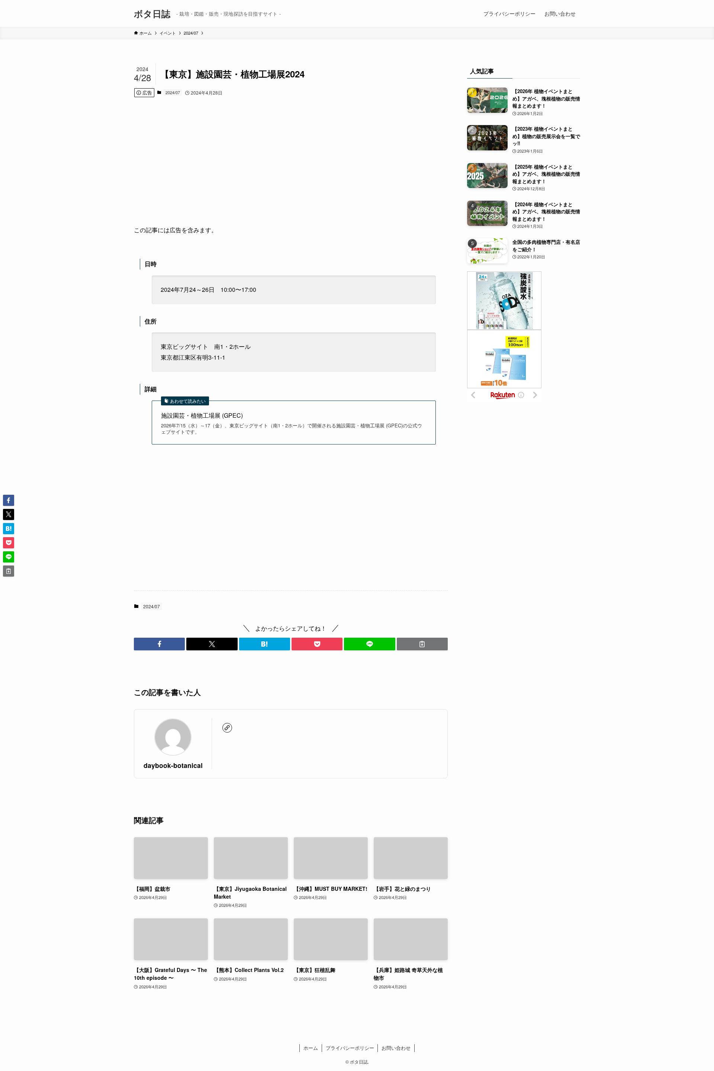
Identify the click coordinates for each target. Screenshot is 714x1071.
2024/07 (172, 92)
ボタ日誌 (152, 13)
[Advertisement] (291, 161)
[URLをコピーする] (422, 644)
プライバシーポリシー (350, 1047)
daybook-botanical (173, 765)
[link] (227, 728)
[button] (159, 644)
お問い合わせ (396, 1047)
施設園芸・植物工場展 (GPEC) (202, 415)
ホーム (310, 1047)
